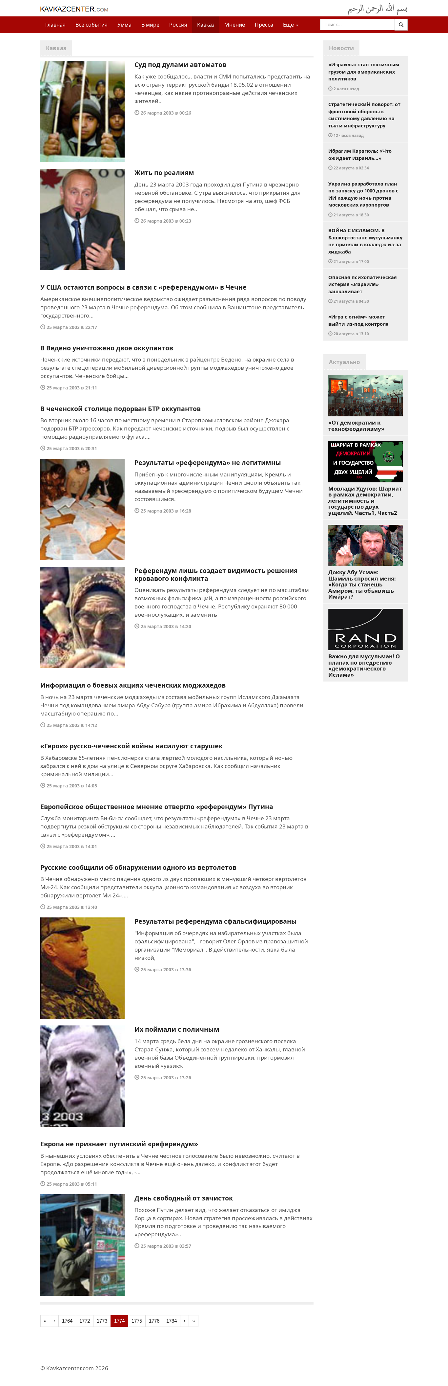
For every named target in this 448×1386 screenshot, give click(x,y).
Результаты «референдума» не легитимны (207, 462)
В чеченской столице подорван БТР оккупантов (120, 408)
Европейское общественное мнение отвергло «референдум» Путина (156, 806)
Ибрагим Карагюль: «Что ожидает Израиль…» (360, 158)
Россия (178, 24)
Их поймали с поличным (176, 1029)
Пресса (264, 24)
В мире (150, 24)
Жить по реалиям (164, 172)
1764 (67, 1321)
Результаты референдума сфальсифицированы (215, 921)
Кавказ (205, 24)
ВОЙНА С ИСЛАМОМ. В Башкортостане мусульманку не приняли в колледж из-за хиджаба (365, 245)
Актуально (344, 362)
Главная (55, 24)
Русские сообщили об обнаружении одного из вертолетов (138, 867)
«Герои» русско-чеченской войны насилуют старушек (131, 745)
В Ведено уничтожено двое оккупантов (106, 347)
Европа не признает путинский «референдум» (119, 1143)
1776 (154, 1321)
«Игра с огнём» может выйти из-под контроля (358, 324)
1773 (102, 1321)
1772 (84, 1321)
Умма (124, 24)
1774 (119, 1321)
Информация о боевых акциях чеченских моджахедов (133, 685)
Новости (341, 48)
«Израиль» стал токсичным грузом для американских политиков (363, 76)
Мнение (234, 24)
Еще (289, 24)
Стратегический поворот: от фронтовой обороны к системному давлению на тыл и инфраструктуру (364, 119)
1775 (137, 1321)
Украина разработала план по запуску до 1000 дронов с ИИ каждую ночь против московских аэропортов (363, 198)
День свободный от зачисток (183, 1198)
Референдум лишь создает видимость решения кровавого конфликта (216, 574)
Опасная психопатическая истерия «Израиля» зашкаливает (362, 289)
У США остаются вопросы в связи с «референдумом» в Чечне (143, 287)
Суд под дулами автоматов (180, 64)
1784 (171, 1321)
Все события (91, 24)
